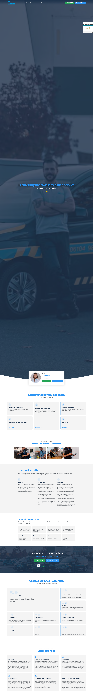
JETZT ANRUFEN (70, 2)
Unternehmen (50, 2)
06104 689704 (40, 560)
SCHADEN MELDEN (81, 2)
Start (27, 2)
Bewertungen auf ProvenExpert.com (46, 193)
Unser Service (41, 2)
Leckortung (33, 2)
